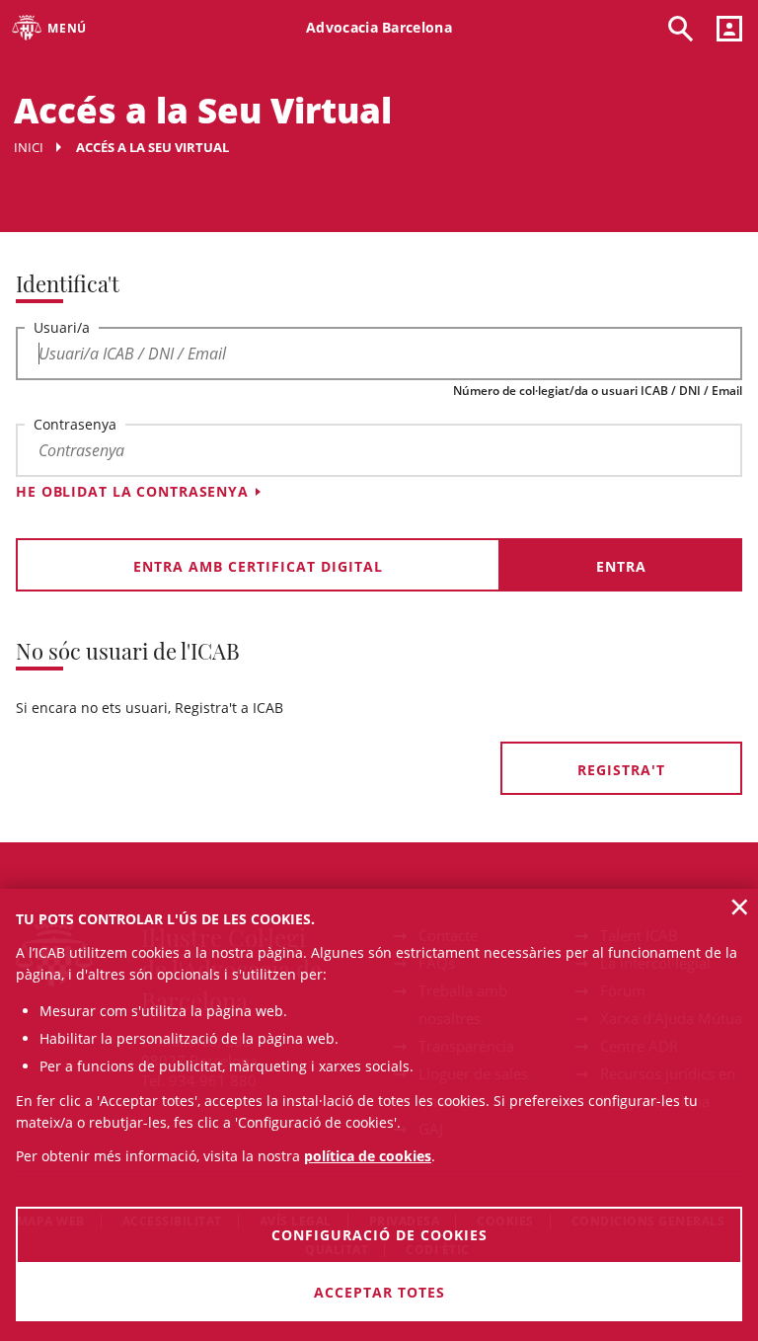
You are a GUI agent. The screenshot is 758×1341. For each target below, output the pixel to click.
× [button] (739, 906)
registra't (621, 769)
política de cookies (367, 1155)
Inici (28, 147)
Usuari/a (62, 327)
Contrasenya (75, 424)
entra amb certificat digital (258, 566)
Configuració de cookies (379, 1234)
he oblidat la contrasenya (132, 491)
